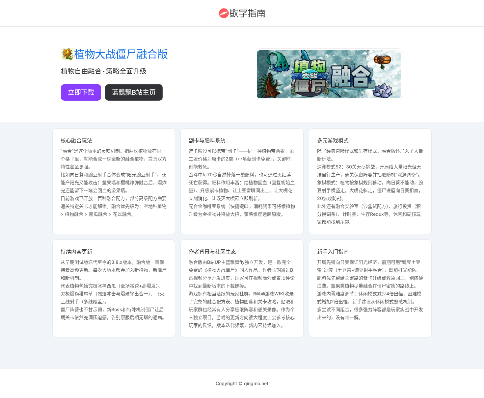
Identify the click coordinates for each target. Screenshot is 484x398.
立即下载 (81, 92)
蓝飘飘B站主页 (134, 92)
